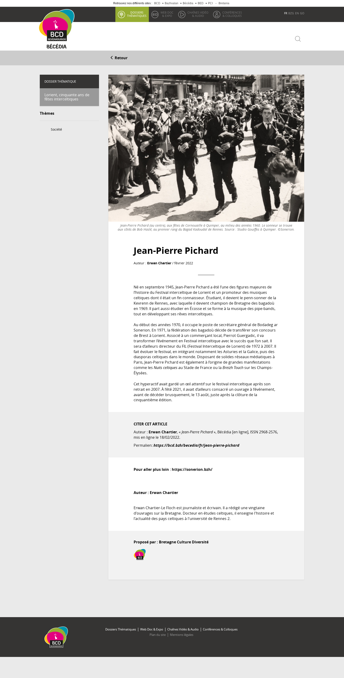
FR (285, 13)
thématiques (136, 14)
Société (56, 129)
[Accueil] (58, 25)
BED (201, 3)
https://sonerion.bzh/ (192, 469)
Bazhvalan (171, 3)
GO (302, 13)
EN (297, 13)
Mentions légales (181, 635)
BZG (291, 13)
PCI (210, 3)
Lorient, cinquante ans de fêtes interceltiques (66, 97)
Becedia (57, 47)
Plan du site (158, 635)
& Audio (197, 14)
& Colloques (232, 14)
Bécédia (188, 3)
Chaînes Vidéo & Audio (183, 629)
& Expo (167, 14)
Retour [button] (121, 57)
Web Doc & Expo (151, 629)
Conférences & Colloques (220, 629)
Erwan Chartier (159, 263)
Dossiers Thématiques (120, 629)
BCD (157, 3)
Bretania (224, 3)
